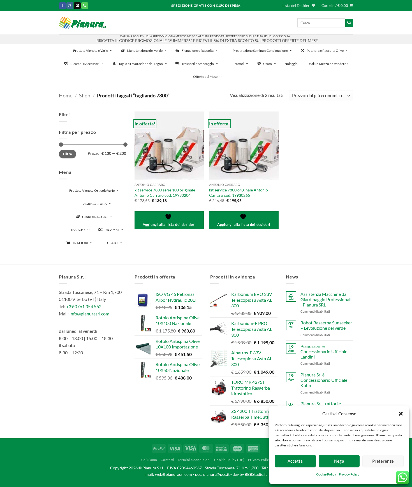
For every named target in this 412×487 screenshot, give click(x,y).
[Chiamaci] (84, 5)
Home (65, 95)
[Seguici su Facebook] (62, 5)
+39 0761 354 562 (83, 306)
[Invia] (349, 23)
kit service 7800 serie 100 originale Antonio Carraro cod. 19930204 (165, 193)
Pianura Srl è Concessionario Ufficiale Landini (323, 351)
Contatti (167, 460)
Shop (84, 95)
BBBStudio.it (256, 474)
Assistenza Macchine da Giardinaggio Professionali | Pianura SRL (325, 299)
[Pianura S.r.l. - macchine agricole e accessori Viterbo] (82, 23)
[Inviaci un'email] (77, 5)
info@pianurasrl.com (89, 313)
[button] (401, 413)
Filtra (67, 154)
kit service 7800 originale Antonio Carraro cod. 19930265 (238, 193)
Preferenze (383, 460)
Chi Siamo (149, 460)
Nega (339, 460)
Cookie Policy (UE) (229, 460)
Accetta (295, 460)
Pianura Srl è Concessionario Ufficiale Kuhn (323, 380)
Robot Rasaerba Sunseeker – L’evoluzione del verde (326, 325)
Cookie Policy (326, 474)
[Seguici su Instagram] (69, 5)
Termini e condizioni (194, 460)
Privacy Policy (349, 474)
